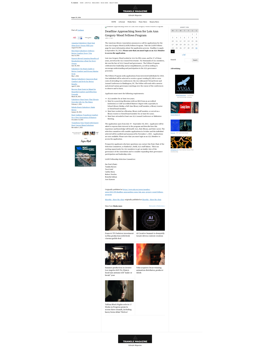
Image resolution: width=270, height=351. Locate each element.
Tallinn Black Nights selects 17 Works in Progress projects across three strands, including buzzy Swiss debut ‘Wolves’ (118, 308)
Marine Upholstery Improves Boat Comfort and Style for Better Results (84, 81)
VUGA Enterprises (181, 95)
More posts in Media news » (157, 206)
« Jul (183, 54)
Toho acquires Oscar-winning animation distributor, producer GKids (149, 270)
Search (173, 59)
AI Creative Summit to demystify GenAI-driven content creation (150, 234)
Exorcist (173, 133)
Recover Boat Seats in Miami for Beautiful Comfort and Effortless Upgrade (84, 91)
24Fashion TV (174, 150)
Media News (95, 3)
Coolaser (80, 30)
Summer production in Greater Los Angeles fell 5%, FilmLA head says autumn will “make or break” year (118, 271)
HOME (81, 3)
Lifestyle (88, 3)
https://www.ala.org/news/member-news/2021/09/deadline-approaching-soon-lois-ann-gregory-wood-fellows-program (134, 192)
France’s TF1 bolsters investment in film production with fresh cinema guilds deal (119, 236)
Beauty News (114, 3)
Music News (104, 3)
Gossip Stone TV (175, 115)
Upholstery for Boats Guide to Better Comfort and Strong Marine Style (85, 71)
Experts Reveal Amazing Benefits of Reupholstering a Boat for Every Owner (85, 61)
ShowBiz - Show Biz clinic (114, 199)
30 (196, 48)
